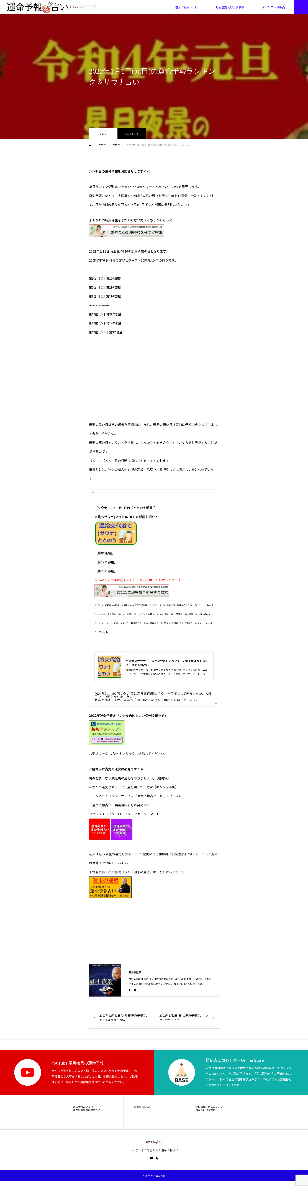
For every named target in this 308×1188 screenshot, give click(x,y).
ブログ (103, 133)
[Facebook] (129, 990)
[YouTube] (135, 990)
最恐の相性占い (143, 1106)
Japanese (77, 7)
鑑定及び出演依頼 (205, 1110)
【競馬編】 (163, 778)
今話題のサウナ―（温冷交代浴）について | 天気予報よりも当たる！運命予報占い (167, 663)
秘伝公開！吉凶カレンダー (210, 1106)
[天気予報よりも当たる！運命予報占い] (37, 7)
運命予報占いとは (83, 1106)
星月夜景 (135, 972)
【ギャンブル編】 (165, 787)
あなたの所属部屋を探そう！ (89, 1110)
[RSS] (156, 1158)
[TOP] (154, 1044)
